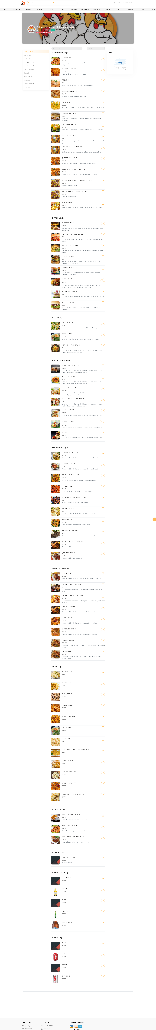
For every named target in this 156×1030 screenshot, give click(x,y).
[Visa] (71, 1026)
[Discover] (76, 1026)
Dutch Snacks (96, 9)
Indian (119, 9)
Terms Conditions (27, 1028)
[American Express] (80, 1026)
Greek (51, 9)
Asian (5, 9)
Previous (1, 9)
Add (103, 58)
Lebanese (39, 9)
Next (155, 9)
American (130, 9)
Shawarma (28, 9)
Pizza (142, 9)
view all (71, 53)
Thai (62, 9)
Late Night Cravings (85, 9)
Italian (108, 9)
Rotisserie (74, 9)
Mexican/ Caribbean (17, 9)
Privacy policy (26, 1026)
